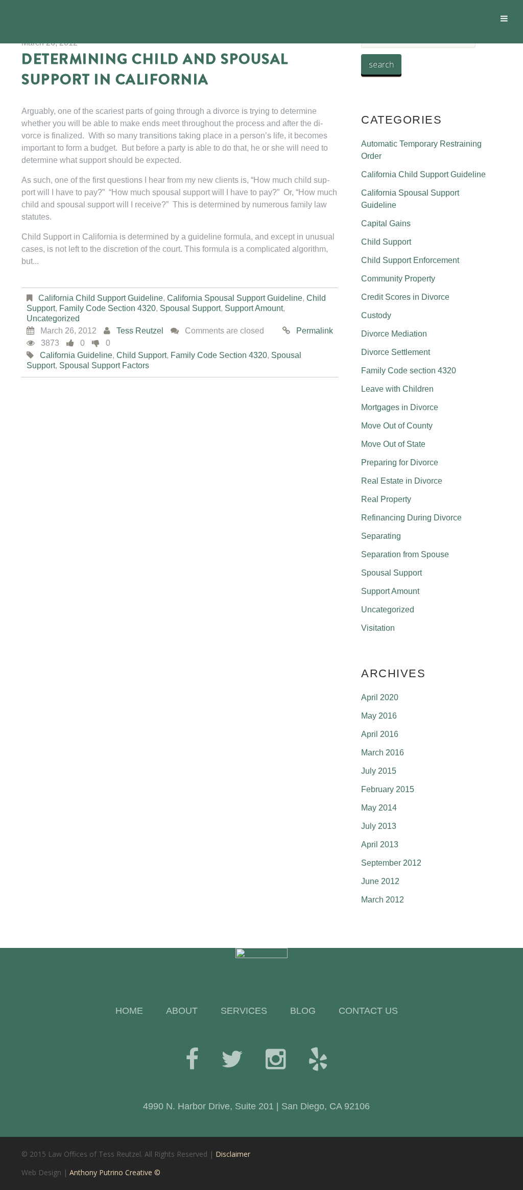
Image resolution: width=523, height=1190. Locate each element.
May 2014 (379, 807)
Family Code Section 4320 (219, 355)
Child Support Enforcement (410, 260)
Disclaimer (233, 1154)
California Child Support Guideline (100, 298)
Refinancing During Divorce (411, 517)
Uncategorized (53, 318)
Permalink (314, 330)
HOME (129, 1011)
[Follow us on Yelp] (318, 1059)
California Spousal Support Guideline (234, 298)
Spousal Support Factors (104, 365)
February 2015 (387, 789)
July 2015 (378, 771)
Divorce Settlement (395, 352)
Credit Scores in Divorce (405, 297)
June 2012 (380, 881)
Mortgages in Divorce (399, 407)
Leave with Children (397, 389)
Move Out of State (393, 444)
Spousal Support (190, 308)
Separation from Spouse (405, 554)
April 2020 (379, 697)
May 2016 (379, 715)
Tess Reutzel (139, 330)
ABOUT (182, 1011)
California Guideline (76, 355)
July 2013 (378, 826)
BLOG (303, 1011)
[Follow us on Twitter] (232, 1059)
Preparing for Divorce (399, 462)
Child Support (386, 241)
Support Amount (254, 308)
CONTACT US (368, 1011)
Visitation (378, 628)
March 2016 (382, 752)
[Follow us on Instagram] (276, 1059)
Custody (376, 315)
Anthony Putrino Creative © (114, 1172)
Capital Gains (386, 223)
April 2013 (379, 844)
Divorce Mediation (394, 333)
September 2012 (391, 863)
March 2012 (382, 899)
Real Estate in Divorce (401, 481)
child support (141, 355)
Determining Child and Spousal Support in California (155, 69)
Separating (381, 536)
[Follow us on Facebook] (192, 1059)
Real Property (386, 499)
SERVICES (244, 1011)
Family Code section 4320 (107, 308)
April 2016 (379, 734)
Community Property (398, 278)
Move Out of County (397, 425)
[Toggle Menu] (504, 18)
